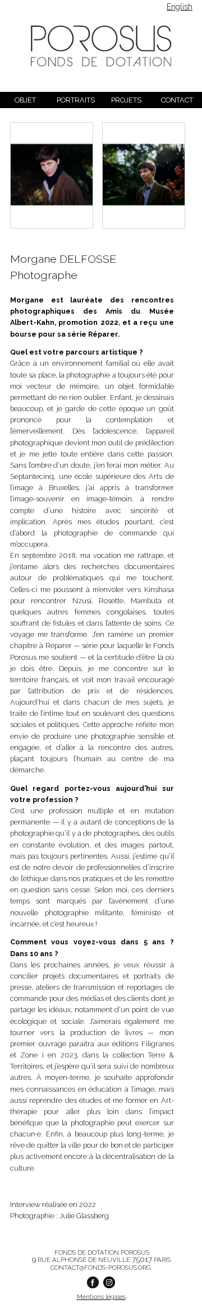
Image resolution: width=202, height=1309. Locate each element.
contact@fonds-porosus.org (100, 1267)
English (179, 6)
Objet (25, 100)
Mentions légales (101, 1297)
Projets (126, 100)
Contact (177, 100)
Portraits (76, 100)
